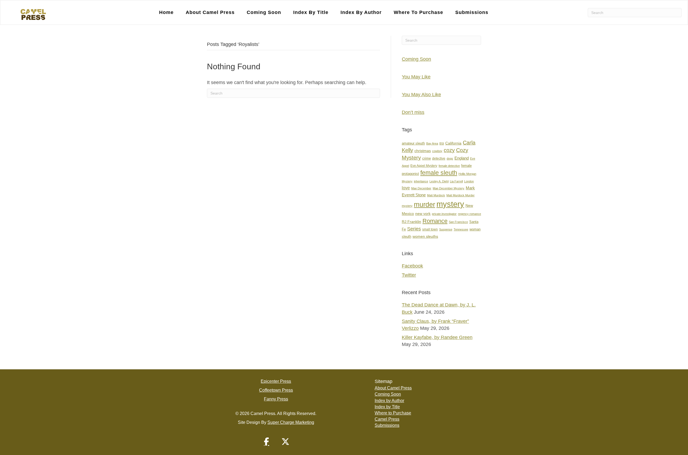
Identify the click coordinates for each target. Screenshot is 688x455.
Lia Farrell (456, 181)
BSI (441, 143)
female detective (449, 165)
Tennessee (461, 229)
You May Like (416, 77)
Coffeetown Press (276, 390)
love (406, 188)
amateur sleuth (413, 143)
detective (438, 158)
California (453, 143)
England (461, 158)
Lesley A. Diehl (439, 181)
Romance (434, 221)
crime (426, 158)
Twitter (409, 275)
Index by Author (361, 12)
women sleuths (425, 236)
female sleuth (438, 172)
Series (414, 229)
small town (430, 229)
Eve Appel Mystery (423, 166)
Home (166, 12)
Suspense (445, 229)
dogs (450, 158)
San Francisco (458, 221)
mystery (450, 204)
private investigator (444, 213)
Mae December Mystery (448, 188)
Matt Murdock (436, 195)
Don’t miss (413, 112)
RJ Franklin (411, 222)
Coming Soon (264, 12)
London (469, 181)
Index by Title (310, 12)
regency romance (469, 213)
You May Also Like (421, 94)
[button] (267, 442)
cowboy (437, 151)
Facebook (412, 266)
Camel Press (387, 419)
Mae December (421, 188)
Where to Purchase (418, 12)
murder (424, 204)
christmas (422, 151)
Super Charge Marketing (290, 422)
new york (423, 213)
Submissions (471, 12)
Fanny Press (276, 399)
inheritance (421, 181)
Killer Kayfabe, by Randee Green (437, 337)
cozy (449, 150)
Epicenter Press (276, 381)
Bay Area (432, 143)
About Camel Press (210, 12)
